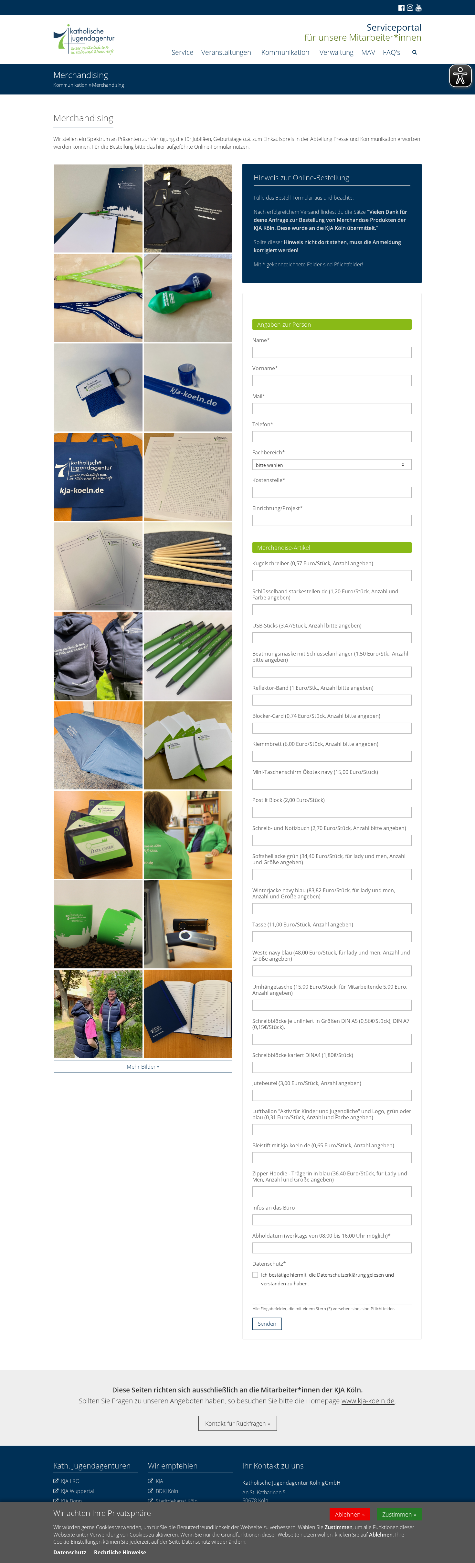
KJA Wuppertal (77, 1491)
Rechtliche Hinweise (120, 1552)
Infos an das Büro (273, 1207)
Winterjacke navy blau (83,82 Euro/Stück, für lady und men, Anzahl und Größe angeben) (323, 893)
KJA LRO (70, 1481)
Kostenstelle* (268, 480)
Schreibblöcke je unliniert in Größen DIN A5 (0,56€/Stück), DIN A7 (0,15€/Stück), (330, 1024)
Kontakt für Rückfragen (235, 1423)
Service (183, 52)
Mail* (258, 396)
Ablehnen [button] (348, 1514)
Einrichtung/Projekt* (277, 508)
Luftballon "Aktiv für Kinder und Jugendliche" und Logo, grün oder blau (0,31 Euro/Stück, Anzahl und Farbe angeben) (331, 1114)
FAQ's (391, 52)
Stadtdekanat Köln (176, 1501)
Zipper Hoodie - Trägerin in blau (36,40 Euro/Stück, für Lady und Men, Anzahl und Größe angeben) (329, 1176)
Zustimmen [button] (397, 1514)
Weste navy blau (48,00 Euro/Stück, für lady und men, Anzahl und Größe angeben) (331, 955)
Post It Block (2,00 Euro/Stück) (288, 800)
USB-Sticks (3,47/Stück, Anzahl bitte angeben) (307, 625)
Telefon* (262, 424)
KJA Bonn (71, 1501)
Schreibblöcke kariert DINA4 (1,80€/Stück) (302, 1055)
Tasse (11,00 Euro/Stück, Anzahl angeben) (302, 924)
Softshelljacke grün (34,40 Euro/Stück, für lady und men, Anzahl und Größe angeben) (329, 859)
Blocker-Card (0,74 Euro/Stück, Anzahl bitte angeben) (316, 715)
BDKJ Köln (167, 1491)
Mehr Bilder (141, 1066)
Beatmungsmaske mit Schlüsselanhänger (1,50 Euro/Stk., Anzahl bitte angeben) (330, 656)
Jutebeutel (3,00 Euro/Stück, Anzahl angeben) (306, 1083)
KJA (159, 1481)
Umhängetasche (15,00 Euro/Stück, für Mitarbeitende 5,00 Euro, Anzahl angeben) (329, 989)
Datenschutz (69, 1552)
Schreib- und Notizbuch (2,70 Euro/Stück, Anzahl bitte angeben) (329, 828)
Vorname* (265, 368)
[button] (414, 52)
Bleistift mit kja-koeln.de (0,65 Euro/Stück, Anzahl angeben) (323, 1145)
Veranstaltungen (226, 52)
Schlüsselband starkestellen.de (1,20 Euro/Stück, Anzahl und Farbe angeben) (325, 594)
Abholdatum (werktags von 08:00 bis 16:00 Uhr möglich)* (321, 1235)
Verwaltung (337, 52)
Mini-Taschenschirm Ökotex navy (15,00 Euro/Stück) (315, 772)
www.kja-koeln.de (368, 1400)
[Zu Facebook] (401, 8)
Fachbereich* (268, 452)
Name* (261, 340)
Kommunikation (285, 52)
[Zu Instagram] (409, 7)
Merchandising (108, 85)
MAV (368, 52)
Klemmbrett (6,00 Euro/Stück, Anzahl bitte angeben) (315, 743)
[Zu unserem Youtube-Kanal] (418, 8)
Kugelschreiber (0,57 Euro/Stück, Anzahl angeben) (312, 563)
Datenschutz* (269, 1263)
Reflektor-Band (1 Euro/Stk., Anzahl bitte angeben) (313, 687)
